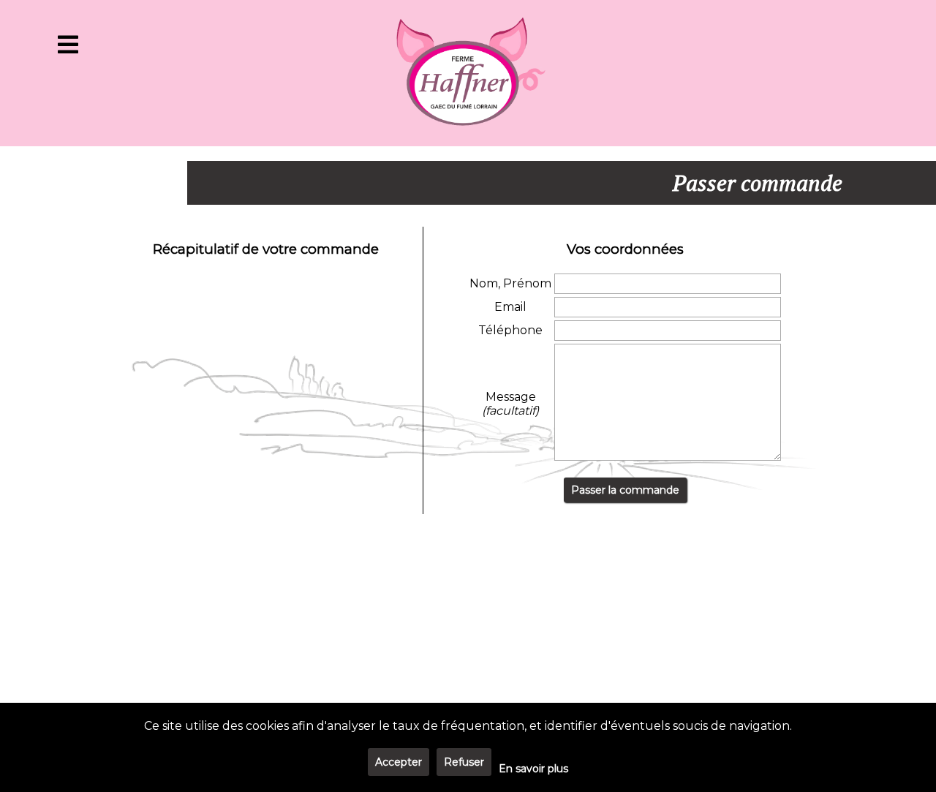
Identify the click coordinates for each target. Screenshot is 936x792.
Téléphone (510, 330)
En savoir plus (533, 768)
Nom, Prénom (510, 283)
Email (510, 307)
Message (510, 404)
